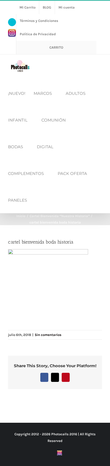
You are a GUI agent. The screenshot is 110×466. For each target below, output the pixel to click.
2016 (73, 434)
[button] (36, 199)
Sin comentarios (48, 335)
